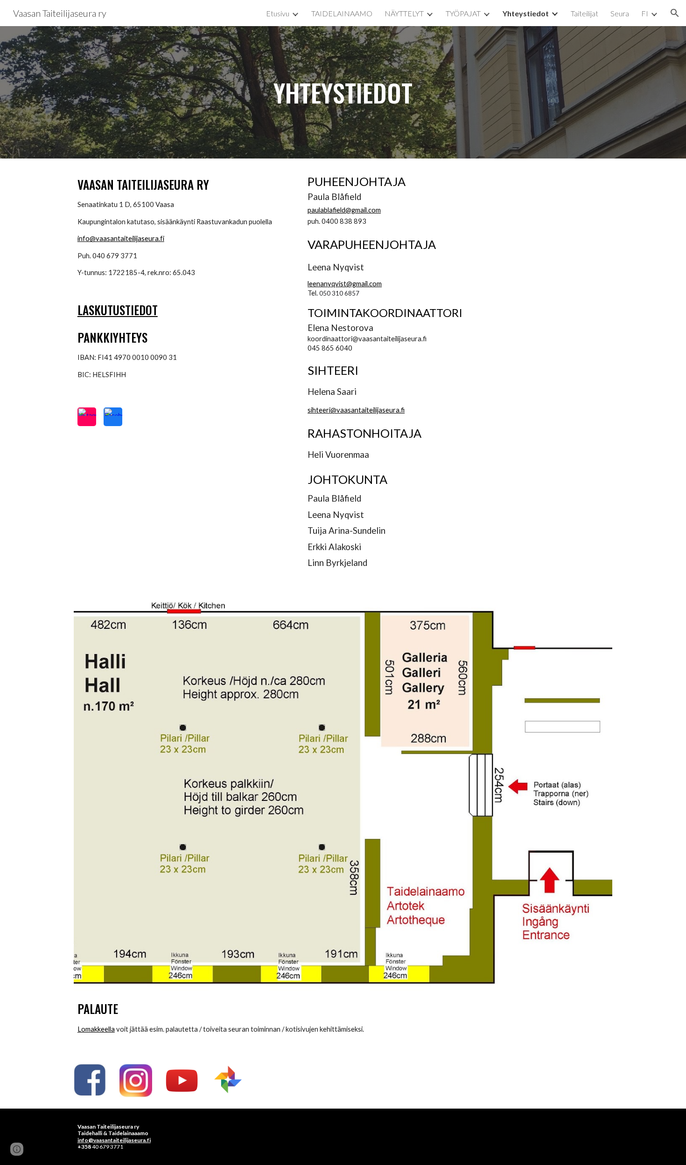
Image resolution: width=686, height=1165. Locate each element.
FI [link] (644, 13)
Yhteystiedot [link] (526, 13)
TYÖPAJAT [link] (463, 13)
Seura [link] (619, 13)
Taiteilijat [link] (584, 13)
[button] (675, 13)
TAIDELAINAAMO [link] (341, 13)
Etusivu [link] (277, 13)
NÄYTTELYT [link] (404, 13)
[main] (343, 92)
